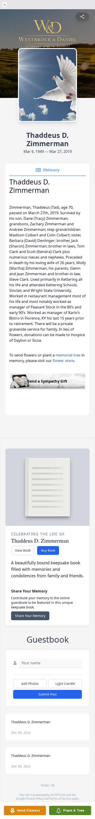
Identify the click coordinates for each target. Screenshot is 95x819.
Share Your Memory (30, 615)
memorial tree (68, 355)
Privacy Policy (34, 799)
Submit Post (47, 694)
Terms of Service (60, 799)
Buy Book (48, 550)
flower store (63, 360)
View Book (22, 550)
